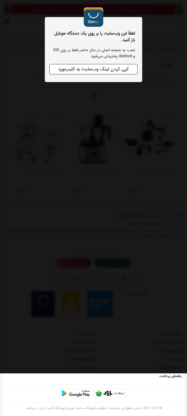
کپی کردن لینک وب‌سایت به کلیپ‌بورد (93, 69)
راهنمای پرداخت (170, 376)
